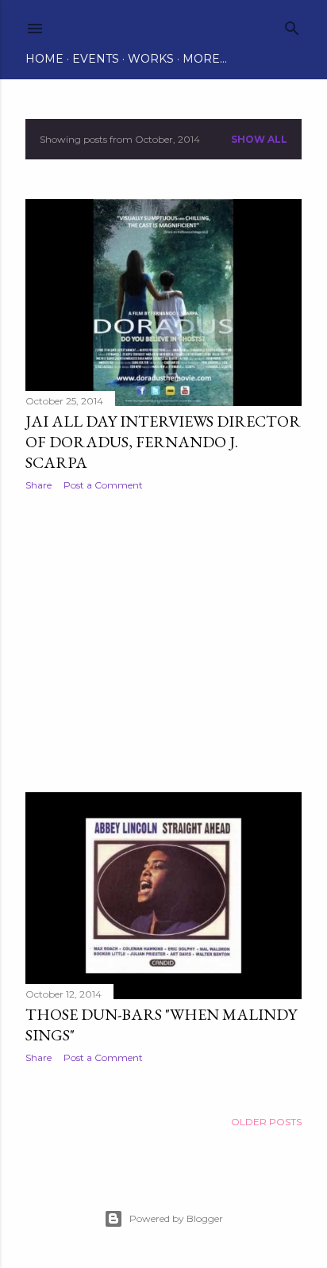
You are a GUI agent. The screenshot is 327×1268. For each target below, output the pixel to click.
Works (151, 59)
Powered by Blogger (176, 1218)
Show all (259, 139)
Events (95, 59)
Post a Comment (103, 485)
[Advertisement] (163, 642)
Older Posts (266, 1122)
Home (44, 59)
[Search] (292, 25)
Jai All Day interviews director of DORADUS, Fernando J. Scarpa (163, 442)
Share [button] (38, 485)
